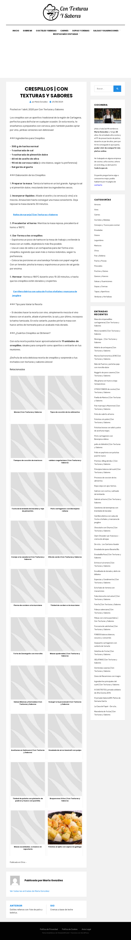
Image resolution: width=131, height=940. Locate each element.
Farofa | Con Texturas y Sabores (107, 604)
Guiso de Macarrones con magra (107, 676)
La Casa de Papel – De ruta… (105, 706)
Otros (23, 862)
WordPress (85, 933)
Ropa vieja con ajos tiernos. (105, 486)
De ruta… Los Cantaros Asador (106, 544)
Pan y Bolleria (99, 256)
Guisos (97, 235)
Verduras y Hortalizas (103, 297)
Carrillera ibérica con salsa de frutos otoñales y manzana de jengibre (106, 519)
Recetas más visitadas (65, 34)
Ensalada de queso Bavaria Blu (106, 549)
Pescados (98, 266)
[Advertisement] (65, 55)
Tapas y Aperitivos (102, 292)
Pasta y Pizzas (100, 261)
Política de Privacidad (49, 929)
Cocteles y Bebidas (46, 30)
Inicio (16, 30)
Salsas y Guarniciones (105, 30)
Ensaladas (98, 230)
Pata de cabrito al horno (104, 414)
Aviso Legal (86, 929)
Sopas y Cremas (80, 30)
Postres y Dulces (101, 271)
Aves (96, 210)
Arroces (97, 205)
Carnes (64, 30)
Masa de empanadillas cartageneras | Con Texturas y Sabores (106, 322)
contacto (98, 185)
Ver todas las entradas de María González (29, 891)
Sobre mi (27, 30)
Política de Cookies (70, 929)
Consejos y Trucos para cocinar (107, 225)
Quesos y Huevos (101, 276)
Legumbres (98, 240)
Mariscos (97, 246)
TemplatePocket (63, 933)
